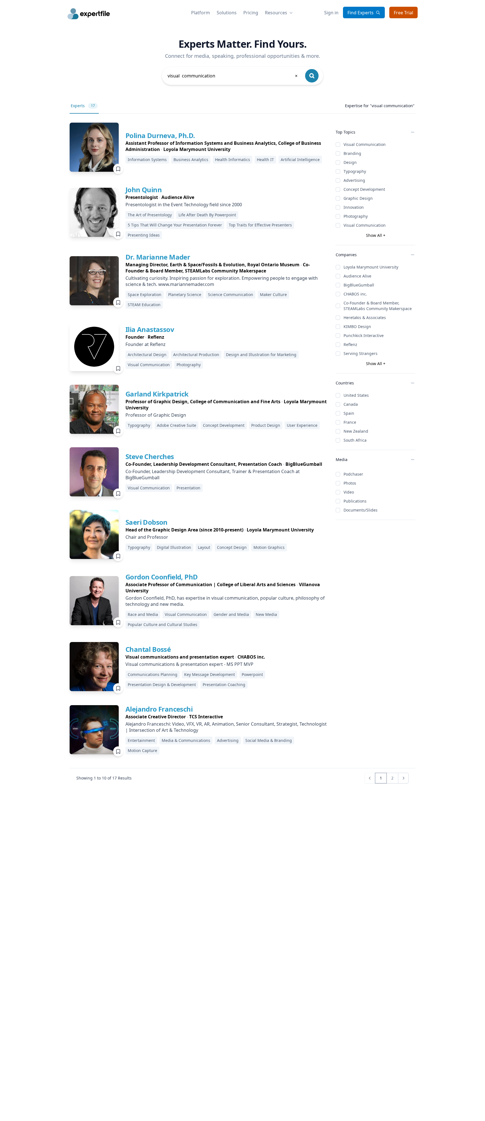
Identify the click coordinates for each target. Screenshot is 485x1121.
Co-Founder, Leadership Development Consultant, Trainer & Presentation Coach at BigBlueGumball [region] (212, 474)
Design (350, 162)
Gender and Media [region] (231, 614)
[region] (226, 146)
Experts (83, 105)
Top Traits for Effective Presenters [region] (260, 225)
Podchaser (353, 474)
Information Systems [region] (147, 159)
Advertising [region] (228, 740)
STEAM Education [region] (144, 304)
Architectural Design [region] (147, 354)
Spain (349, 413)
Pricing (250, 13)
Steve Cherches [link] (149, 456)
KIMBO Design (357, 326)
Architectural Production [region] (196, 354)
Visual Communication (365, 144)
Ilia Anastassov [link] (149, 329)
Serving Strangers (361, 353)
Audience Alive (357, 276)
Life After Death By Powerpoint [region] (207, 214)
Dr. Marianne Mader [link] (157, 257)
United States (356, 395)
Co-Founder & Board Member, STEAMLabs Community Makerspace (378, 305)
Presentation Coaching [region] (224, 684)
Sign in (331, 13)
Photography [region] (189, 364)
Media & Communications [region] (186, 740)
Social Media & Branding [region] (268, 740)
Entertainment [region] (141, 740)
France (350, 422)
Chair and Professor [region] (146, 537)
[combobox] (233, 75)
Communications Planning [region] (152, 674)
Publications (355, 501)
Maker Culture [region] (273, 294)
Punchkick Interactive (364, 335)
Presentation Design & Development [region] (162, 684)
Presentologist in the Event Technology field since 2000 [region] (183, 204)
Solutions (227, 13)
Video (349, 492)
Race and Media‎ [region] (143, 614)
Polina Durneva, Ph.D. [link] (160, 135)
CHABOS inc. (355, 294)
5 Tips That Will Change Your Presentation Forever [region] (175, 225)
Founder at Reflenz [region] (145, 344)
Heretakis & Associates (365, 317)
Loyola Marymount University (371, 267)
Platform (200, 13)
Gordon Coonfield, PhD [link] (161, 576)
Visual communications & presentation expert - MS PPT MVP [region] (189, 664)
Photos (350, 483)
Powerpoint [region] (252, 674)
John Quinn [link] (143, 189)
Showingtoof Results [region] (104, 778)
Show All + (375, 235)
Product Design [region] (265, 425)
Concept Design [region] (232, 547)
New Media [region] (266, 614)
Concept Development (364, 189)
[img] (94, 147)
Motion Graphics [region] (269, 547)
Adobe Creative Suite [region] (176, 425)
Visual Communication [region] (149, 364)
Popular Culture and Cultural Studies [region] (162, 624)
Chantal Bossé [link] (148, 649)
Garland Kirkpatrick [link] (157, 393)
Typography (355, 171)
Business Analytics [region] (190, 159)
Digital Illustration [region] (174, 547)
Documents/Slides (361, 510)
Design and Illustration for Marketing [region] (261, 354)
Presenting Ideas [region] (144, 235)
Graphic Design (358, 198)
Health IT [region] (265, 159)
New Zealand (356, 431)
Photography (356, 216)
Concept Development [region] (223, 425)
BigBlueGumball (359, 285)
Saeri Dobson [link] (146, 522)
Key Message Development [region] (209, 674)
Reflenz (350, 344)
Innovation (354, 207)
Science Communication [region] (230, 294)
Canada (351, 404)
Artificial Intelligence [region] (300, 159)
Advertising (354, 180)
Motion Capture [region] (142, 750)
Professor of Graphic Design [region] (155, 415)
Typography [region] (139, 425)
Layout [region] (204, 547)
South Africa (355, 440)
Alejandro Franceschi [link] (159, 709)
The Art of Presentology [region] (150, 214)
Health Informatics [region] (232, 159)
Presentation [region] (188, 487)
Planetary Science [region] (184, 294)
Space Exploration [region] (144, 294)
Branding (352, 153)
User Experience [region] (302, 425)
